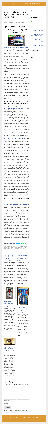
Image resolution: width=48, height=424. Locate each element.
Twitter (18, 243)
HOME (7, 3)
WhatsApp (23, 243)
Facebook (13, 243)
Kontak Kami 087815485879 (36, 3)
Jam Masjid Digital (23, 3)
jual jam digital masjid (11, 7)
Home (5, 7)
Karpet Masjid (14, 3)
